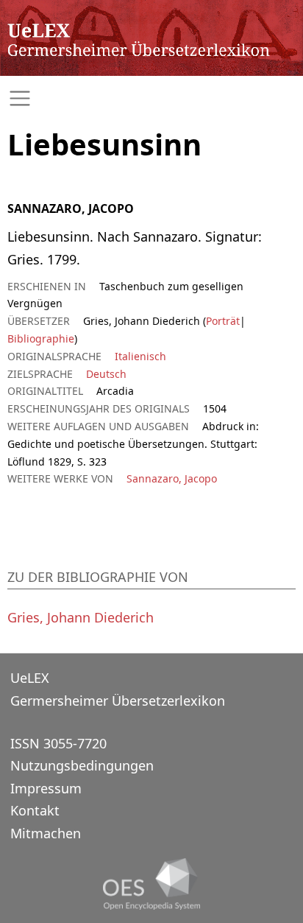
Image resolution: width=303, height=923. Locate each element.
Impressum (46, 788)
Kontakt (35, 810)
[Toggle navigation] (151, 98)
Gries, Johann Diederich (80, 617)
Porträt (223, 321)
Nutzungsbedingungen (82, 765)
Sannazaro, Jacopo (171, 478)
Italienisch (140, 356)
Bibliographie (40, 338)
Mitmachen (45, 833)
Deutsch (106, 374)
